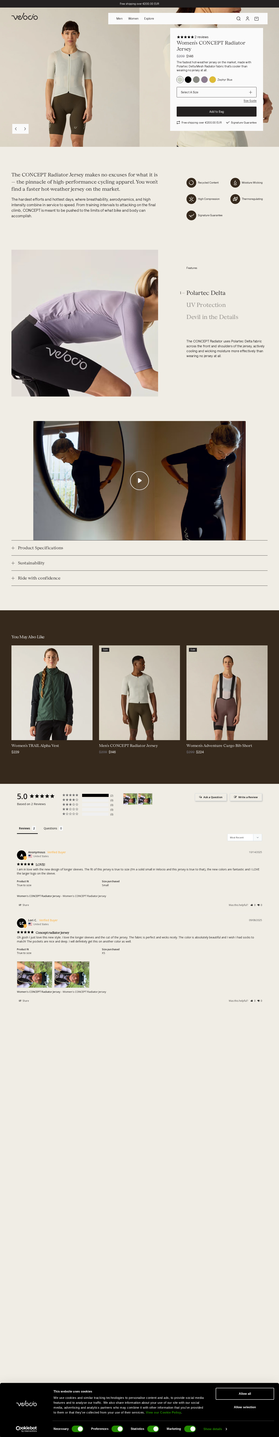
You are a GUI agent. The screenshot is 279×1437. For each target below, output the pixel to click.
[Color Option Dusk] (204, 79)
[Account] (247, 19)
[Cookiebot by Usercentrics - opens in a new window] (26, 1429)
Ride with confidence (39, 578)
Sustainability (31, 563)
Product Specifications (40, 547)
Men (119, 18)
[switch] (117, 1429)
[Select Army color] (17, 734)
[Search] (238, 18)
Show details (212, 1429)
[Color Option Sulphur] (212, 79)
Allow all (245, 1393)
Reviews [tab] (24, 828)
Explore (149, 18)
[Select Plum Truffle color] (207, 734)
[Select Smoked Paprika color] (197, 734)
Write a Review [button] (248, 797)
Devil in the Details (212, 317)
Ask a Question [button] (212, 797)
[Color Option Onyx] (196, 79)
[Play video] (139, 480)
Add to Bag (216, 111)
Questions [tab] (50, 828)
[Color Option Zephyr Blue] (180, 79)
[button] (253, 905)
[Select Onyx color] (109, 734)
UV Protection (206, 305)
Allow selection (245, 1407)
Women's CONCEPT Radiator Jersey (38, 896)
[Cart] (256, 18)
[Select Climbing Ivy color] (192, 734)
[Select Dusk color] (104, 734)
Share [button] (25, 905)
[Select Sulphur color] (114, 734)
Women (133, 18)
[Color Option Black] (188, 79)
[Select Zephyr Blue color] (119, 734)
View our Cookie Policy (163, 1412)
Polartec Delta (205, 293)
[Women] (130, 799)
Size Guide (250, 100)
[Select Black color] (22, 734)
